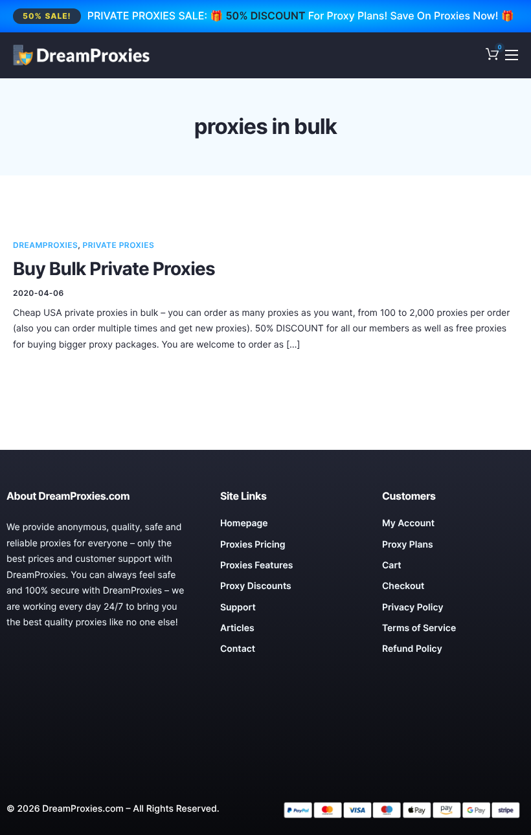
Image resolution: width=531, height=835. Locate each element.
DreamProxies (45, 245)
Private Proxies (119, 245)
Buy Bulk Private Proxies (114, 269)
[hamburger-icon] (511, 55)
